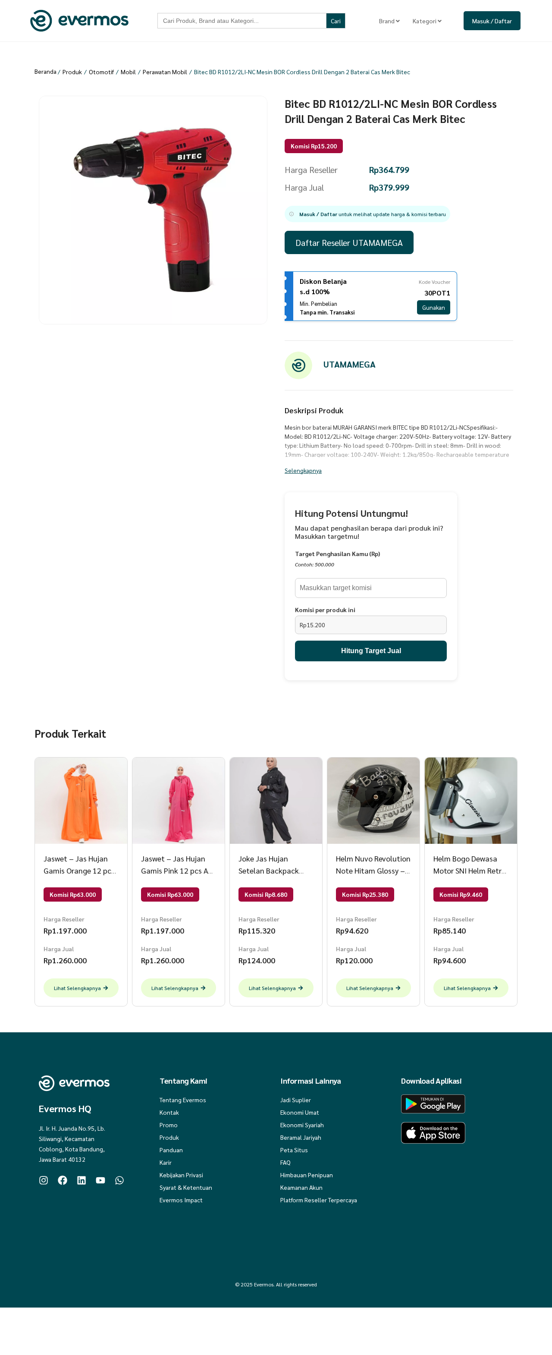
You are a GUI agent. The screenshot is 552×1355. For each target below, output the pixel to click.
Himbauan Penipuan (306, 1175)
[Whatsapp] (119, 1180)
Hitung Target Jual (371, 650)
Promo (169, 1125)
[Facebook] (62, 1180)
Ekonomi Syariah (302, 1125)
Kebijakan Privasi (181, 1175)
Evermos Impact (181, 1200)
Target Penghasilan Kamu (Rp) (337, 553)
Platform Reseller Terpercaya (318, 1200)
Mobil (128, 71)
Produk (72, 71)
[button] (367, 214)
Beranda (45, 71)
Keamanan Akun (301, 1187)
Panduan (171, 1150)
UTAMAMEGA (349, 364)
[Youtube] (100, 1180)
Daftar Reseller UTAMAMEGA (349, 242)
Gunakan (433, 307)
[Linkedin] (81, 1180)
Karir (166, 1162)
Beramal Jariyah (300, 1137)
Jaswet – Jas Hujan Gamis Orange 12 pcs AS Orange (79, 870)
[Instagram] (43, 1180)
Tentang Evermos (183, 1099)
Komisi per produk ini (325, 610)
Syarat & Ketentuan (186, 1187)
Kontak (169, 1112)
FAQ (285, 1162)
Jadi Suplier (295, 1099)
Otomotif (101, 71)
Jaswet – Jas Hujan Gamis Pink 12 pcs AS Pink (176, 870)
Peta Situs (294, 1150)
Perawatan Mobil (165, 71)
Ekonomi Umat (299, 1112)
